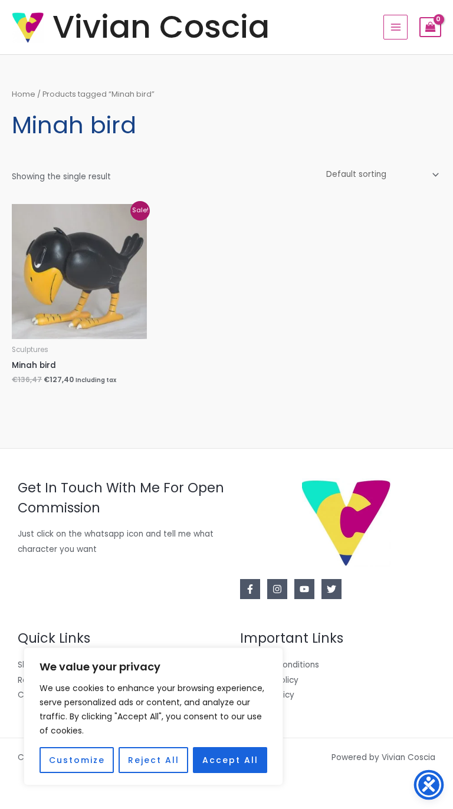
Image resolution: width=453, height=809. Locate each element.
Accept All (230, 760)
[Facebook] (250, 589)
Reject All (153, 760)
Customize (77, 760)
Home (23, 94)
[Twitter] (331, 589)
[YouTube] (304, 589)
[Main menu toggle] (395, 27)
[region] (153, 716)
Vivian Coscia (161, 27)
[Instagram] (277, 589)
